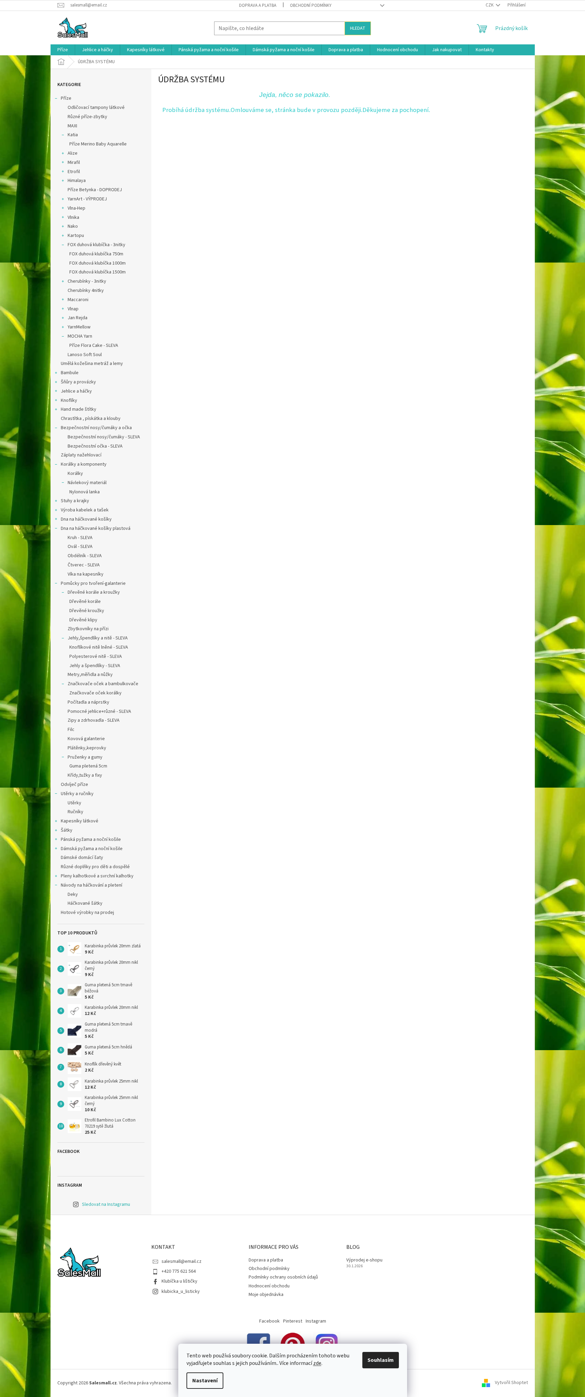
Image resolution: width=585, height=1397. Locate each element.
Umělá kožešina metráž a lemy (92, 363)
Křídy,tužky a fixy (85, 775)
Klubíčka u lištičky (179, 1281)
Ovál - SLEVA (80, 546)
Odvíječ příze (74, 784)
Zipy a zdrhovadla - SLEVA (94, 720)
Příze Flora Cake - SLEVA (93, 345)
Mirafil (74, 162)
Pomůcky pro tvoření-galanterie (93, 583)
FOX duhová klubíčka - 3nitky (96, 244)
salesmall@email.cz (181, 1261)
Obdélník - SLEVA (85, 555)
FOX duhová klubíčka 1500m (97, 272)
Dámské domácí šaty (82, 857)
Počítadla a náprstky (88, 702)
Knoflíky (69, 400)
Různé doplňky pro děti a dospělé (95, 866)
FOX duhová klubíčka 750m (96, 254)
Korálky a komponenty (84, 464)
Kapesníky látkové (79, 821)
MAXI (72, 126)
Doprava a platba (257, 5)
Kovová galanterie (86, 738)
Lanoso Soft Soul (85, 354)
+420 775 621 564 (179, 1271)
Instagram (316, 1321)
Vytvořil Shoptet (511, 1383)
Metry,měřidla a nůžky (90, 674)
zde (317, 1363)
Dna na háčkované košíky (86, 519)
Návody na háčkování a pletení (91, 885)
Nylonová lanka (84, 492)
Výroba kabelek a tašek (85, 510)
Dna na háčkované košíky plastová (95, 528)
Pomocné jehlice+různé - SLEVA (99, 711)
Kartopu (76, 235)
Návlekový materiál (87, 482)
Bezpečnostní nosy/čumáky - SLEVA (104, 437)
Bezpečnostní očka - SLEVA (95, 446)
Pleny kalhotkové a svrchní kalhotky (97, 876)
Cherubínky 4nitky (86, 290)
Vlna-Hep (76, 208)
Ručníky (75, 811)
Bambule (70, 372)
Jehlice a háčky (76, 391)
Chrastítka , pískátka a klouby (91, 418)
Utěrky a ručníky (77, 793)
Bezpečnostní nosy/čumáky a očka (96, 427)
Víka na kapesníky (85, 574)
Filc (71, 729)
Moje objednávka (266, 1294)
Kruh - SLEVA (80, 537)
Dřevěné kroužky (86, 610)
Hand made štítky (78, 409)
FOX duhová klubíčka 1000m (97, 263)
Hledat (357, 28)
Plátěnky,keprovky (87, 748)
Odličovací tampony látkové (96, 107)
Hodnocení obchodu (269, 1286)
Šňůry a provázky (78, 382)
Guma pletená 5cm (88, 766)
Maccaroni (78, 299)
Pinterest (292, 1321)
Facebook (269, 1321)
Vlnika (73, 217)
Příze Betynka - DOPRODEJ (95, 189)
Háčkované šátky (85, 903)
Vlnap (73, 309)
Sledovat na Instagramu (106, 1204)
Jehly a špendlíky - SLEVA (94, 665)
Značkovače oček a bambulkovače (103, 683)
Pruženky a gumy (85, 757)
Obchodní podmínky (311, 5)
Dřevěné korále (85, 601)
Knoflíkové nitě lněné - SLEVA (98, 647)
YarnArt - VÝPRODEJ (87, 199)
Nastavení (205, 1380)
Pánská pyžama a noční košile (91, 839)
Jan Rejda (77, 317)
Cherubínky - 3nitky (87, 281)
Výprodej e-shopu (364, 1260)
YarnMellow (79, 327)
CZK (490, 5)
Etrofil (74, 171)
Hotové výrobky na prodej (87, 912)
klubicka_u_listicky (181, 1291)
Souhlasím (380, 1360)
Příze (66, 98)
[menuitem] (63, 49)
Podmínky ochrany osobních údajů (283, 1277)
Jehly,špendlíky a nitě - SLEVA (98, 638)
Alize (73, 153)
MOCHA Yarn (80, 336)
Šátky (66, 830)
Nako (73, 226)
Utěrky (74, 803)
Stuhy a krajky (75, 500)
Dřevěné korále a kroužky (94, 592)
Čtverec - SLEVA (84, 565)
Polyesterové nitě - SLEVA (95, 656)
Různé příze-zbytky (87, 116)
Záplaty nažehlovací (81, 455)
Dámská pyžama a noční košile (92, 848)
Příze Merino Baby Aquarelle (98, 144)
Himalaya (77, 180)
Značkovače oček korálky (95, 693)
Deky (73, 894)
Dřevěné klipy (83, 620)
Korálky (75, 473)
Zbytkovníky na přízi (88, 628)
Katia (73, 134)
